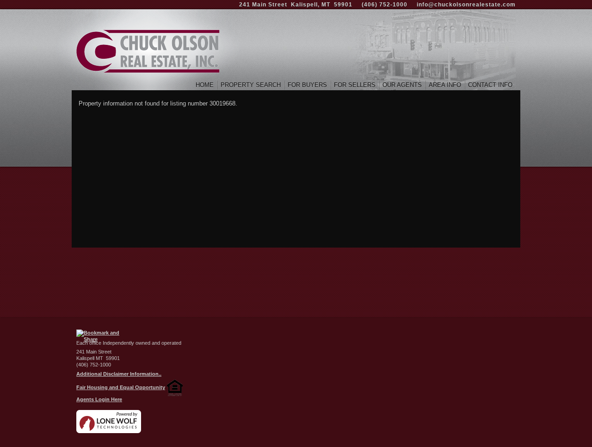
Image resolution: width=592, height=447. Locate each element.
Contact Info (490, 84)
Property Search (251, 84)
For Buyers (307, 84)
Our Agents (402, 84)
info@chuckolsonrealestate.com (466, 4)
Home (205, 84)
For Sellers (355, 84)
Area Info (445, 84)
